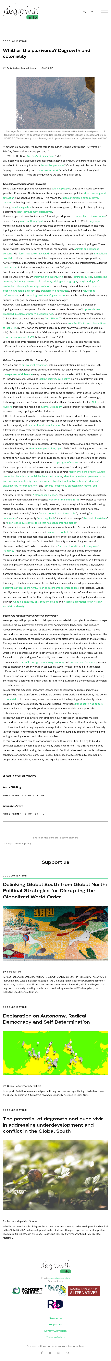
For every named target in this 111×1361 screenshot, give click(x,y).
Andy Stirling (13, 68)
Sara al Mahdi (14, 971)
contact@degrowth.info (59, 1278)
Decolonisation (15, 41)
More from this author (21, 795)
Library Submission (55, 1330)
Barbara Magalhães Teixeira (22, 1221)
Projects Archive (55, 1337)
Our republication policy (17, 843)
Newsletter (55, 1318)
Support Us (55, 1324)
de (92, 11)
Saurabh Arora (28, 68)
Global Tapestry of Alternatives (24, 1086)
